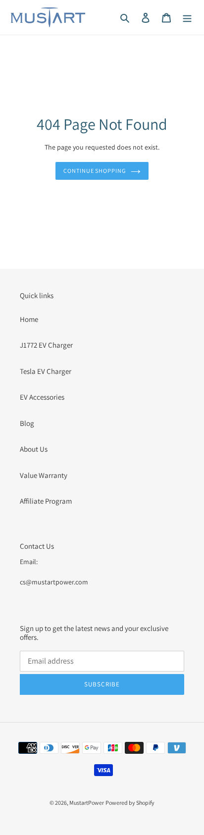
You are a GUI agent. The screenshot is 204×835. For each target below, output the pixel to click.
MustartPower (86, 802)
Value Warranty (43, 475)
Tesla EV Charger (45, 371)
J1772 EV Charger (46, 345)
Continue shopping (94, 170)
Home (29, 319)
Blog (27, 423)
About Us (34, 449)
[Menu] (187, 17)
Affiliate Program (46, 501)
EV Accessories (42, 397)
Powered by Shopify (129, 802)
